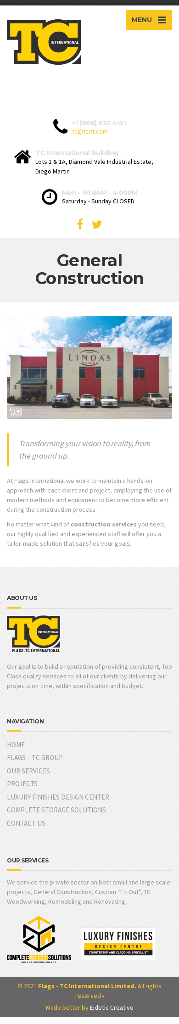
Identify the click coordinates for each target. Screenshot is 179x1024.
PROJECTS (22, 783)
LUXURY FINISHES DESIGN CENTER (58, 797)
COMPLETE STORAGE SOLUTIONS (56, 810)
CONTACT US (26, 823)
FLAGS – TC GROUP (35, 757)
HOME (16, 744)
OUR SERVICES (28, 771)
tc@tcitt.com (90, 131)
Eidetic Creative (112, 1007)
